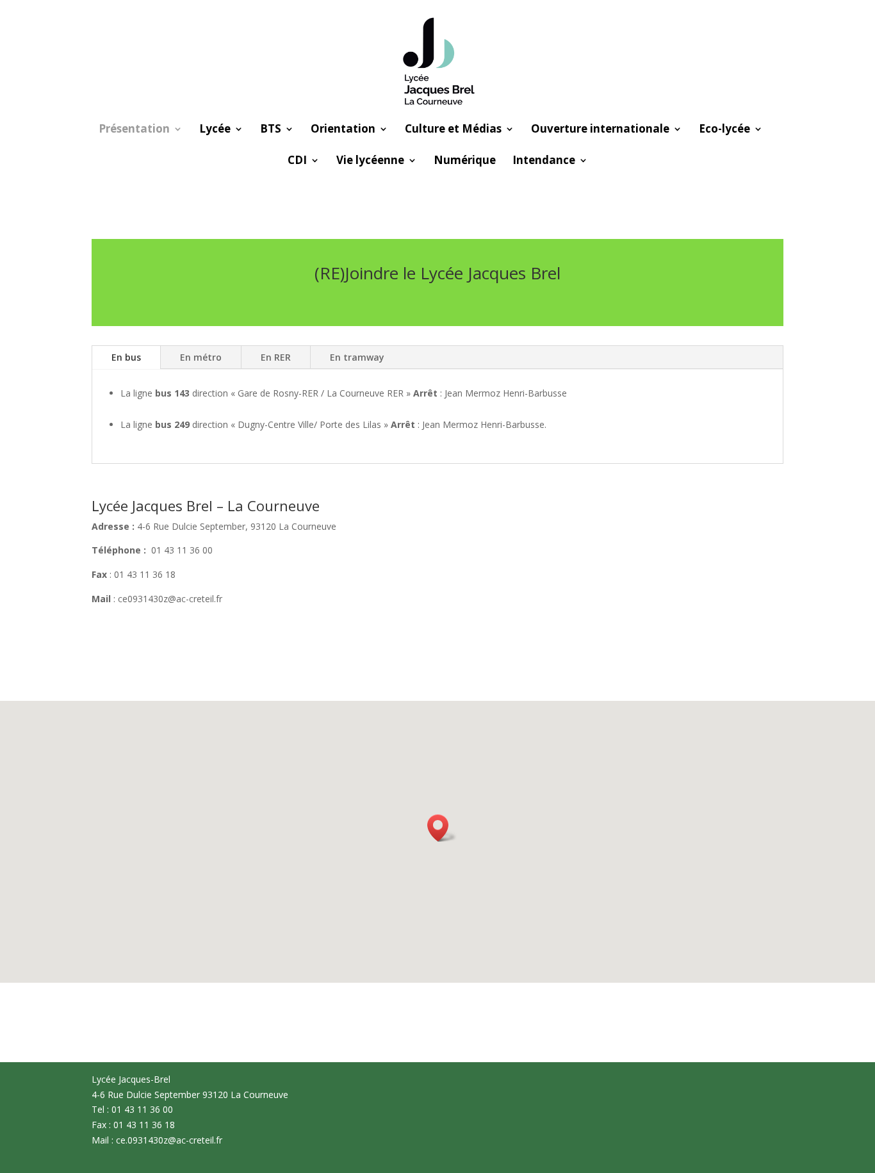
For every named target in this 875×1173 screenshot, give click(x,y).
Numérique (465, 161)
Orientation (343, 130)
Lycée (215, 130)
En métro (201, 357)
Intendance (543, 161)
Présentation (134, 130)
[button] (442, 828)
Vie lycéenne (370, 161)
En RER (276, 357)
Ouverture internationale (600, 130)
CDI (297, 161)
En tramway (357, 357)
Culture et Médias (453, 130)
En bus (126, 357)
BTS (270, 130)
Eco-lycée (724, 130)
